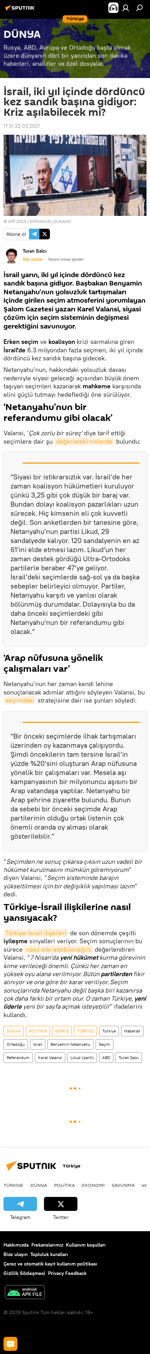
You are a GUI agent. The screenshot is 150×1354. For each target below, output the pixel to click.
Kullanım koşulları (86, 1245)
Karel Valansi (50, 1057)
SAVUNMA (123, 1185)
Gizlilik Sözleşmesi (24, 1273)
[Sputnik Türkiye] (20, 10)
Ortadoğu (16, 1044)
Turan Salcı (129, 1057)
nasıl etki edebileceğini (57, 949)
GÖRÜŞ (62, 1031)
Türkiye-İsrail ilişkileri (36, 933)
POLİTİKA (38, 1031)
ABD (106, 1057)
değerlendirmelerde (84, 441)
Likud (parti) (82, 1057)
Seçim (104, 1044)
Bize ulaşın (15, 1254)
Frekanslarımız (47, 1245)
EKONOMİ (93, 1185)
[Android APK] (24, 1293)
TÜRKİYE (85, 1031)
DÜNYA (14, 1031)
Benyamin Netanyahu (70, 1044)
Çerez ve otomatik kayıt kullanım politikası (50, 1264)
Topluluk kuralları (49, 1254)
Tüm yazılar (33, 259)
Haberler (132, 1031)
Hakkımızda (16, 1245)
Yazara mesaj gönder (66, 259)
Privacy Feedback (67, 1273)
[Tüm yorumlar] (10, 1344)
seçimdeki (19, 700)
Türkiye (109, 1031)
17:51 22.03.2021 (21, 126)
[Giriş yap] (126, 8)
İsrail (37, 1044)
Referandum (18, 1057)
